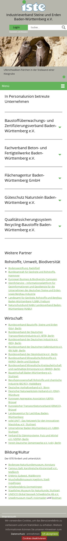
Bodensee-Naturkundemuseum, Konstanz (31, 464)
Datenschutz (18, 533)
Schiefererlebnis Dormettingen (25, 486)
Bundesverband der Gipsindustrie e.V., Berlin (33, 354)
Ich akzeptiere (50, 533)
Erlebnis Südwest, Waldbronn (24, 475)
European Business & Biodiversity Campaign (32, 279)
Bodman (56, 497)
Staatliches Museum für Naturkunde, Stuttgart (34, 490)
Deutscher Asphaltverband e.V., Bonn (29, 387)
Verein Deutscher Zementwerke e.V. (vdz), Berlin (34, 442)
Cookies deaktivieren (34, 538)
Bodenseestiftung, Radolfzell (24, 268)
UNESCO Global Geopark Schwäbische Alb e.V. (33, 494)
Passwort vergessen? (18, 31)
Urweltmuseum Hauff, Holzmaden (27, 497)
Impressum (9, 516)
